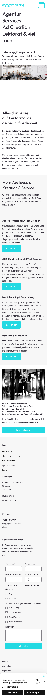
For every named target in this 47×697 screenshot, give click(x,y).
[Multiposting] (19, 451)
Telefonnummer (33, 574)
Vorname (10, 564)
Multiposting (7, 451)
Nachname (30, 564)
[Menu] (41, 5)
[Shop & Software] (19, 456)
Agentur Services (8, 465)
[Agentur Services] (19, 465)
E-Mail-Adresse (13, 574)
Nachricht (9, 627)
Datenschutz (7, 666)
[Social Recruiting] (19, 461)
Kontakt (5, 470)
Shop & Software (8, 456)
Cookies (5, 662)
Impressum (6, 671)
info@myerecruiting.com (11, 524)
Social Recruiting (8, 461)
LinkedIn (5, 527)
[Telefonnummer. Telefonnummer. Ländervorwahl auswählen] (29, 579)
